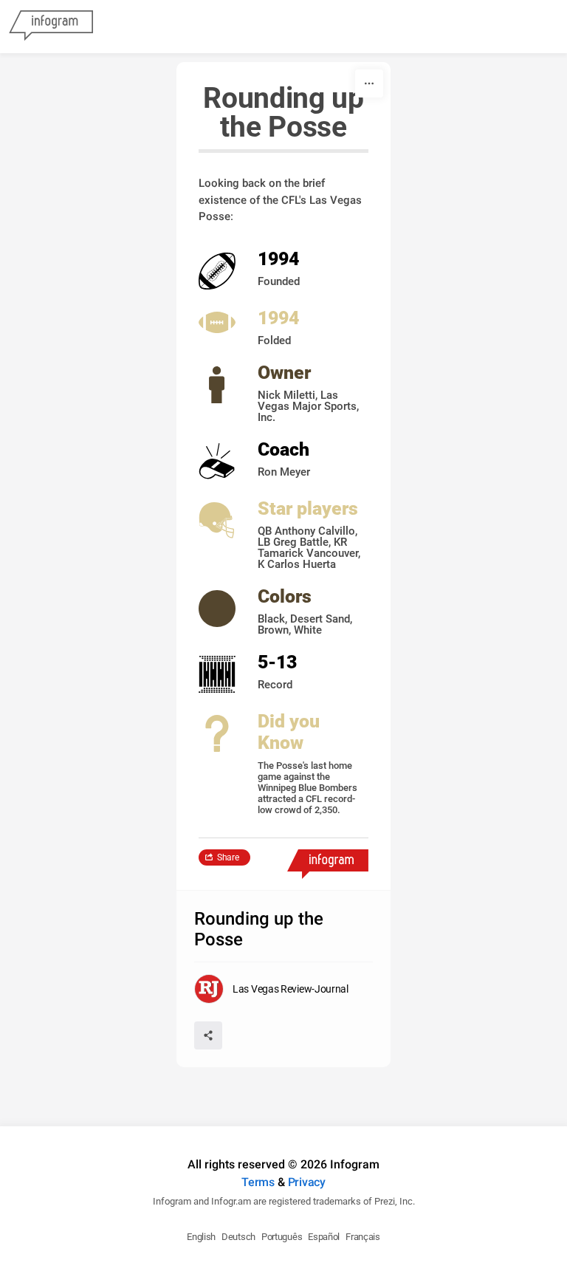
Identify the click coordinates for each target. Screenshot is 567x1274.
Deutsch (238, 1236)
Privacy (307, 1182)
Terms (258, 1182)
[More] (369, 83)
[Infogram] (51, 26)
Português (281, 1236)
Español (324, 1236)
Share (228, 857)
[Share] (208, 1035)
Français (363, 1236)
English (201, 1236)
